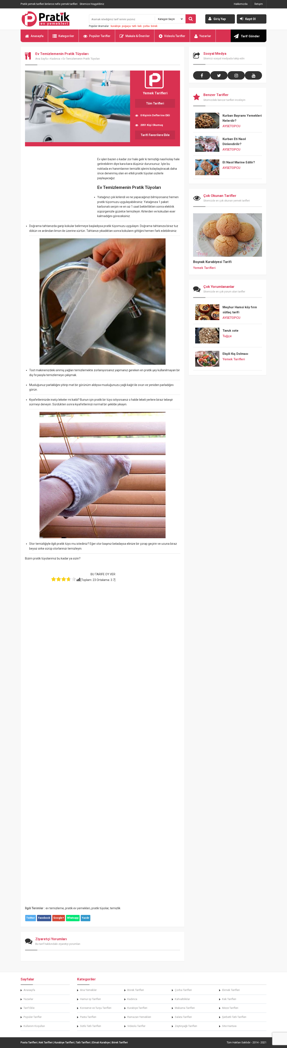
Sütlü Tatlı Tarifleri (90, 1026)
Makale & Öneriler (137, 36)
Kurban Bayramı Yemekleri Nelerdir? (242, 118)
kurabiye (116, 26)
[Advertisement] (60, 188)
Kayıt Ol (250, 19)
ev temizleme (55, 908)
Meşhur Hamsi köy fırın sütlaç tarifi (239, 309)
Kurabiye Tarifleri (137, 1007)
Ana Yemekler (88, 990)
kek (140, 26)
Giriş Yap (219, 19)
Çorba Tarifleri (183, 990)
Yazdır (85, 917)
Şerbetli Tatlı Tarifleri (234, 1017)
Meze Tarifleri (230, 1007)
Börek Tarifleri (135, 990)
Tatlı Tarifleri (83, 1042)
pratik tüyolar (100, 908)
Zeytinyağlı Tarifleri (186, 1026)
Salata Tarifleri (183, 1017)
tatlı (134, 26)
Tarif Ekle (29, 1007)
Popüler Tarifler (100, 36)
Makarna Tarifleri (185, 1007)
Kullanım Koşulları (34, 1026)
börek (154, 26)
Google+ (58, 917)
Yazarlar (205, 36)
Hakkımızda (241, 4)
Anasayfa (37, 36)
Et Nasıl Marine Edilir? (238, 162)
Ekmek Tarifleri (231, 990)
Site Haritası (229, 1026)
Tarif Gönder (250, 36)
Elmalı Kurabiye (101, 1042)
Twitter (30, 917)
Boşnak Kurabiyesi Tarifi (212, 262)
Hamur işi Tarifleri (90, 999)
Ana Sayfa (41, 58)
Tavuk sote (230, 330)
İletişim (258, 4)
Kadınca (55, 58)
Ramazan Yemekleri (139, 1017)
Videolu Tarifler (174, 36)
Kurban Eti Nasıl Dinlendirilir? (234, 141)
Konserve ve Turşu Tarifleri (95, 1007)
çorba (146, 26)
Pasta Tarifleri (88, 1017)
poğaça (126, 26)
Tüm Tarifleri (155, 103)
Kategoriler (66, 36)
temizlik (115, 908)
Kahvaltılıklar (182, 999)
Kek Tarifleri (229, 999)
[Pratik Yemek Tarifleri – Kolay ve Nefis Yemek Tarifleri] (52, 18)
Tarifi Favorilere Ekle (155, 135)
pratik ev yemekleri (77, 908)
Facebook (44, 917)
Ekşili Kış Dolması (235, 354)
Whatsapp (73, 917)
